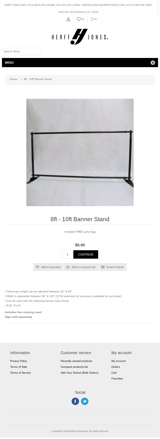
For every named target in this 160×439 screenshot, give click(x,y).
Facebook (75, 401)
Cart (114, 372)
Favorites (117, 378)
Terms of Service (20, 372)
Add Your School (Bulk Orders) (80, 372)
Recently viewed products (76, 360)
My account (118, 360)
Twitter (84, 401)
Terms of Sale (18, 366)
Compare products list (74, 366)
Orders (115, 366)
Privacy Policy (18, 360)
